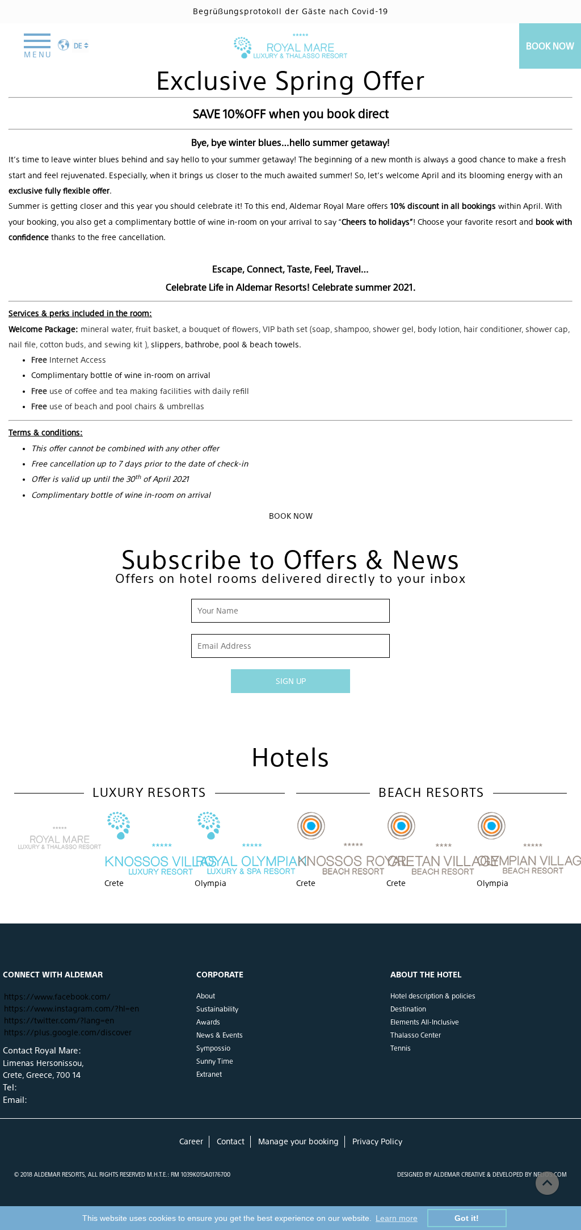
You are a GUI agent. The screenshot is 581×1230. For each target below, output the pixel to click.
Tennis (400, 1048)
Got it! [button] (466, 1218)
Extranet (209, 1074)
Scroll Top (547, 1183)
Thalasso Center (415, 1035)
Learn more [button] (397, 1218)
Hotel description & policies (432, 996)
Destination (408, 1009)
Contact (231, 1141)
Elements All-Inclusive (424, 1022)
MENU (38, 54)
